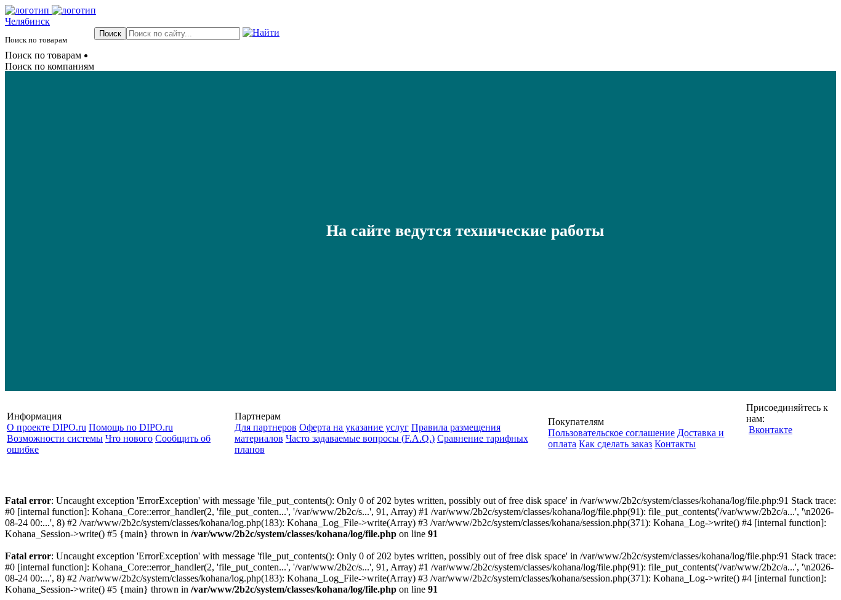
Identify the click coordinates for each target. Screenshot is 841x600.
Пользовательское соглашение (611, 433)
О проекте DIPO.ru (46, 427)
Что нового (129, 438)
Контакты (675, 444)
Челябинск (27, 21)
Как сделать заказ (615, 444)
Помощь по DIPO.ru (131, 427)
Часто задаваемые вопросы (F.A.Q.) (360, 438)
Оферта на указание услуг (354, 427)
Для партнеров (266, 427)
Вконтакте (770, 429)
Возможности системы (55, 438)
